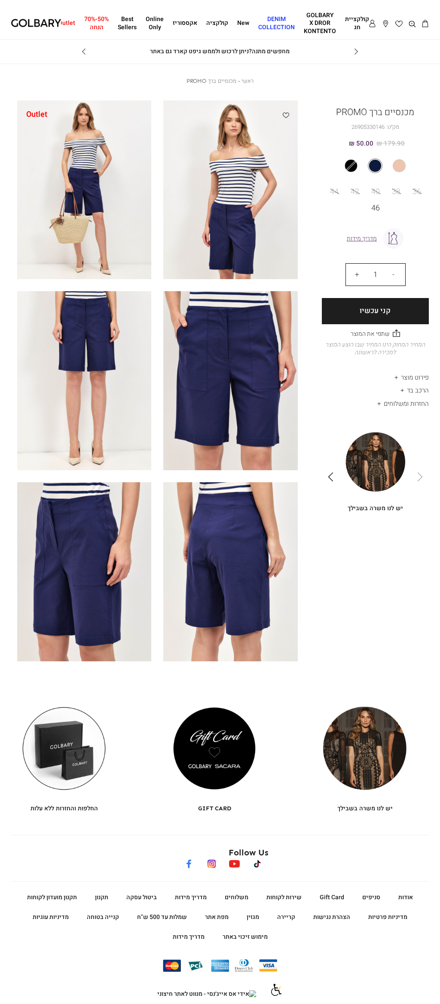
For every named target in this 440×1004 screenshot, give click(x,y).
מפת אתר (217, 917)
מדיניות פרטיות (387, 917)
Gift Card (332, 897)
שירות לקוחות (284, 897)
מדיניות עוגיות (51, 917)
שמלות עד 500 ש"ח (162, 917)
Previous (356, 51)
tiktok (258, 862)
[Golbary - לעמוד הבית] (36, 25)
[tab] (375, 375)
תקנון (101, 897)
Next (84, 51)
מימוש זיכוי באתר (245, 936)
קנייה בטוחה (103, 917)
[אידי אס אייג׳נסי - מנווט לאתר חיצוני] (206, 994)
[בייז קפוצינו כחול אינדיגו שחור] (375, 166)
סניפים (371, 897)
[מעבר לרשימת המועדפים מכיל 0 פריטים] (399, 24)
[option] (399, 166)
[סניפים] (385, 24)
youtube (234, 862)
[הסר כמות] (393, 274)
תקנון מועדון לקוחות (52, 897)
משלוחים (236, 897)
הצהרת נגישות (331, 917)
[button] (425, 24)
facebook (188, 862)
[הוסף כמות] (357, 274)
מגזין (253, 917)
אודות (405, 897)
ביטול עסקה (141, 897)
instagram (211, 862)
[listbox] (375, 166)
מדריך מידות (191, 897)
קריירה (286, 917)
